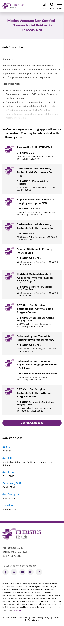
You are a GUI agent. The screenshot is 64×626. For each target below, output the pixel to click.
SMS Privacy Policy (40, 617)
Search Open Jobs (32, 422)
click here (18, 610)
